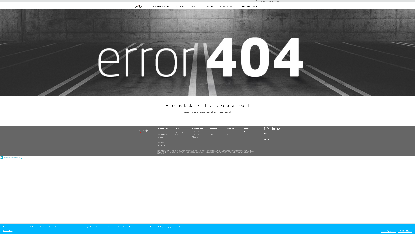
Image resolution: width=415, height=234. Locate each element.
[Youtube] (278, 128)
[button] (11, 159)
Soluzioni (180, 6)
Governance (195, 134)
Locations (229, 132)
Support (271, 1)
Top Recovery (179, 132)
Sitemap (267, 139)
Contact (229, 134)
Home (159, 132)
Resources (208, 6)
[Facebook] (264, 128)
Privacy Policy (196, 137)
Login (278, 1)
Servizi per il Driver (249, 6)
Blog (176, 134)
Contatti (262, 1)
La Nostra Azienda (197, 132)
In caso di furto (227, 6)
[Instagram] (265, 133)
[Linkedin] (273, 128)
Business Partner (161, 6)
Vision (194, 6)
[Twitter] (268, 128)
